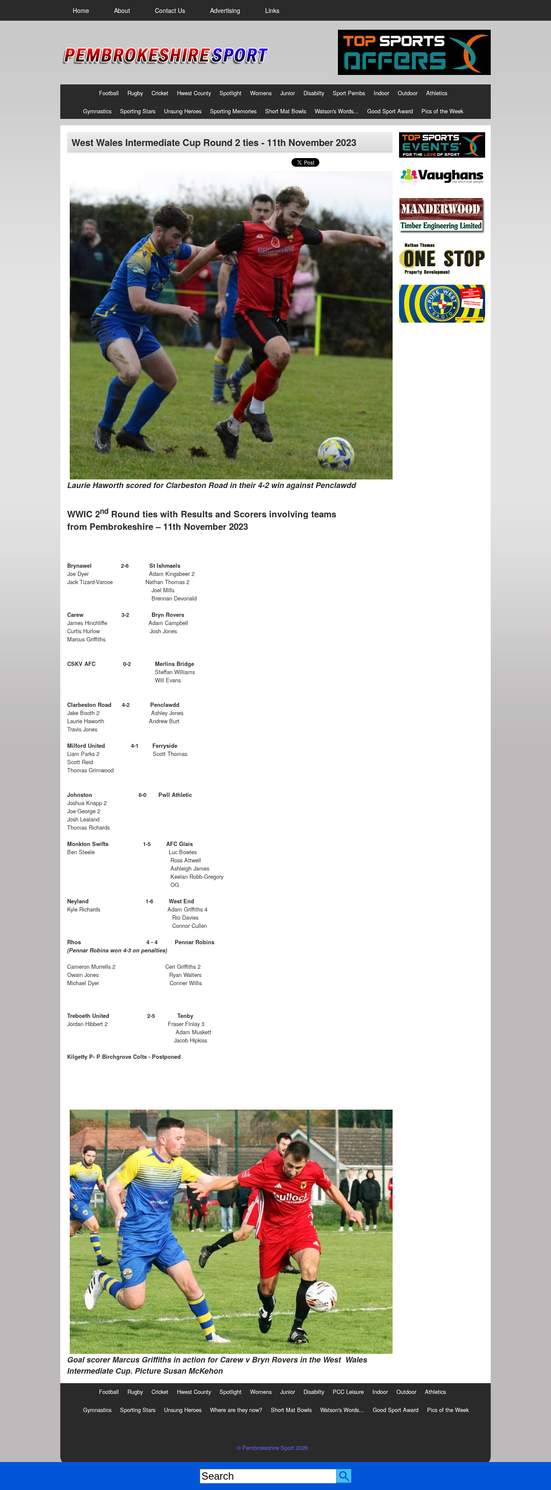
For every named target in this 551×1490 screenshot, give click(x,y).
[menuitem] (81, 10)
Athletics (436, 93)
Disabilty (313, 93)
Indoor (381, 93)
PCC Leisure (348, 1391)
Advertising (225, 10)
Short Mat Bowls (285, 111)
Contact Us (170, 10)
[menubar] (176, 10)
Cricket (160, 93)
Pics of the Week (442, 111)
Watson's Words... (337, 111)
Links (272, 10)
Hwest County (194, 93)
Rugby (135, 93)
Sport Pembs (349, 93)
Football (109, 93)
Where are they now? (236, 1410)
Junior (287, 93)
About (122, 10)
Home (81, 10)
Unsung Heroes (182, 111)
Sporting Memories (233, 111)
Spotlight (230, 93)
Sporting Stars (137, 111)
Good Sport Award (390, 111)
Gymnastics (97, 111)
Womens (261, 93)
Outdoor (408, 93)
